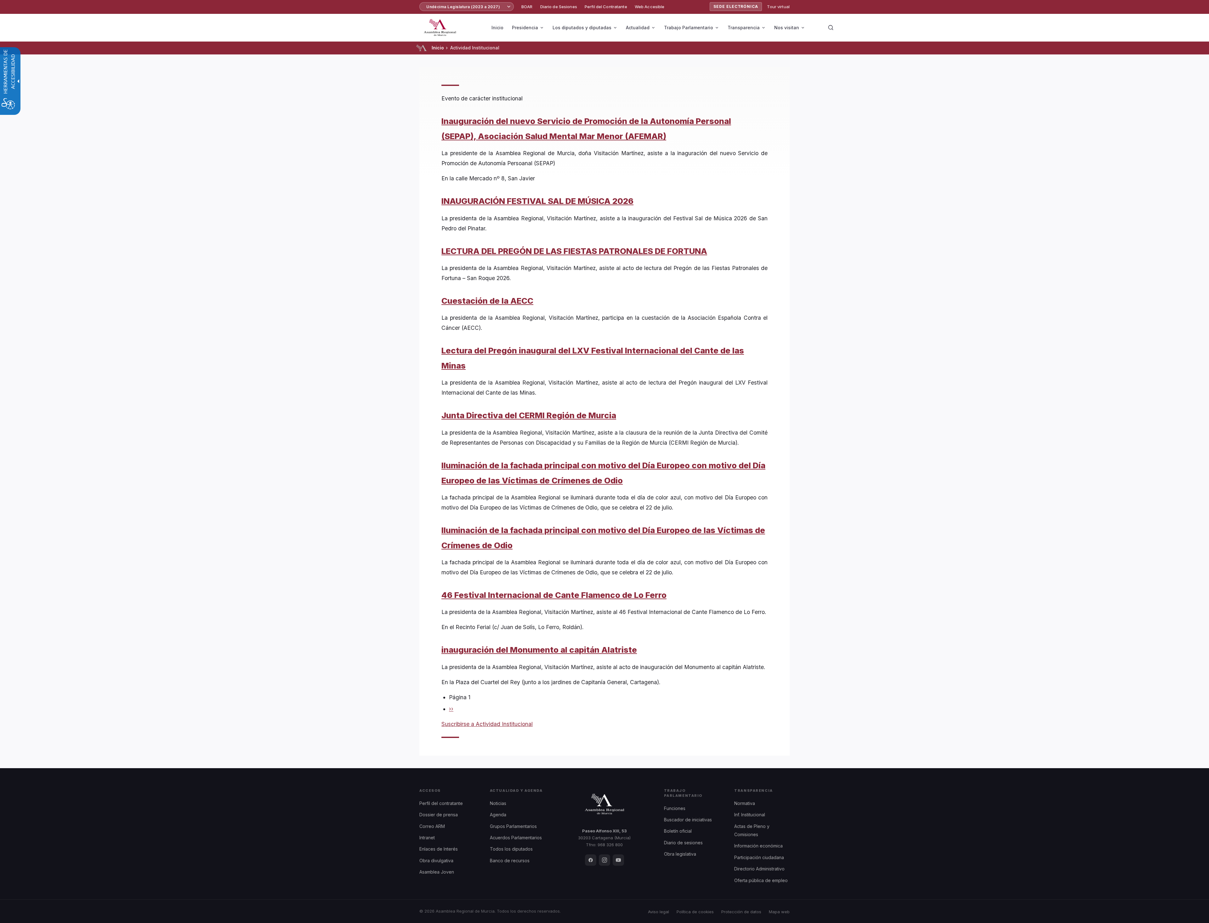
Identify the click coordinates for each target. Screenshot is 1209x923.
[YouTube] (618, 860)
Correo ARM (432, 826)
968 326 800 (610, 844)
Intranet (427, 837)
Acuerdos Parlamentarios (516, 837)
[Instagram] (604, 860)
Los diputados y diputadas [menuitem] (582, 27)
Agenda (498, 814)
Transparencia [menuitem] (744, 27)
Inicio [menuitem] (497, 27)
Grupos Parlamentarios (513, 826)
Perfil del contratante (441, 803)
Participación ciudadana (759, 857)
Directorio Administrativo (759, 868)
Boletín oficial (678, 831)
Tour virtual (778, 6)
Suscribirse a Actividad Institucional (487, 724)
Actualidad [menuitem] (638, 27)
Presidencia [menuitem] (525, 27)
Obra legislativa (680, 854)
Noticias (498, 803)
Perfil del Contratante (606, 6)
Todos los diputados (511, 849)
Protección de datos (741, 911)
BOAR (527, 6)
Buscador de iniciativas (688, 819)
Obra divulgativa (436, 860)
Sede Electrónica (735, 6)
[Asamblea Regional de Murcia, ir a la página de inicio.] (440, 28)
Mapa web (779, 911)
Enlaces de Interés (438, 849)
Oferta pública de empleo (761, 880)
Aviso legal (658, 911)
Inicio (438, 47)
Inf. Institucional (749, 814)
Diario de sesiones (683, 842)
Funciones (674, 808)
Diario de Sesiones (558, 6)
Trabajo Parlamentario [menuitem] (688, 27)
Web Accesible (650, 6)
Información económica (758, 845)
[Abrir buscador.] (830, 27)
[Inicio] (421, 48)
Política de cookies (695, 911)
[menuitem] (527, 6)
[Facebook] (590, 860)
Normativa (744, 803)
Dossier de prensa (438, 814)
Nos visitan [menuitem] (786, 27)
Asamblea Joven (436, 872)
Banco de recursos (510, 860)
